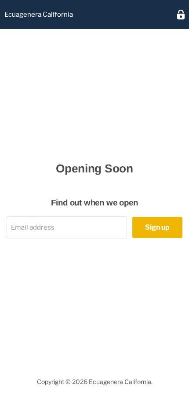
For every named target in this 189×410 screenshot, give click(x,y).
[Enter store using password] (181, 14)
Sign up (157, 227)
